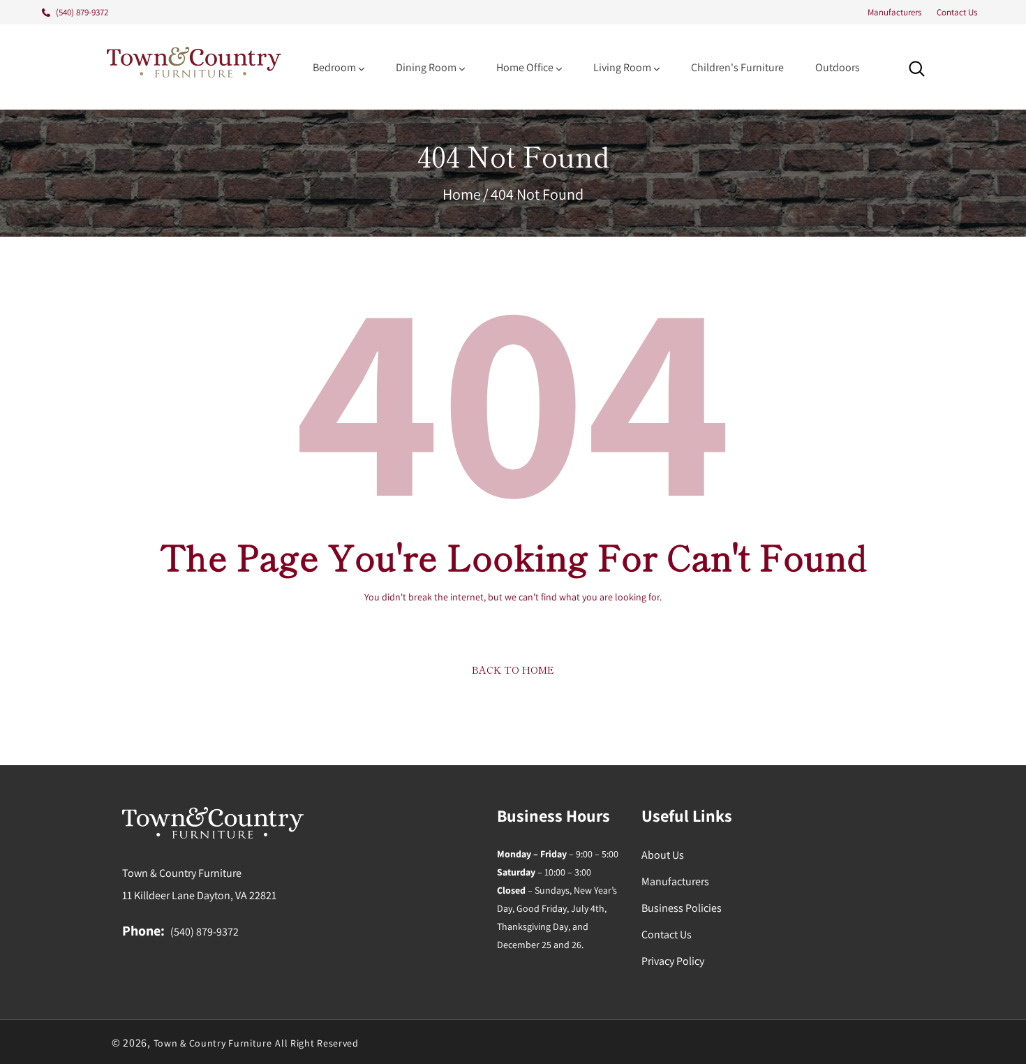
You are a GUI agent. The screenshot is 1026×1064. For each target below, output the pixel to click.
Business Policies (681, 908)
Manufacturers (894, 12)
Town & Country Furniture (213, 1043)
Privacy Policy (672, 961)
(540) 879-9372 (204, 931)
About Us (662, 855)
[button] (917, 69)
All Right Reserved (317, 1043)
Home (462, 194)
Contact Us (957, 12)
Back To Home (513, 670)
